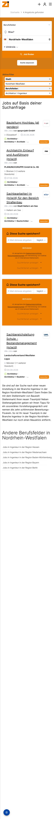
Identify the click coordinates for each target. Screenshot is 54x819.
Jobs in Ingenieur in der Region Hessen (21, 448)
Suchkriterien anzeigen (27, 263)
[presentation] (39, 4)
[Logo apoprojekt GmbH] (46, 123)
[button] (49, 46)
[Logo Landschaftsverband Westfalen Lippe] (46, 336)
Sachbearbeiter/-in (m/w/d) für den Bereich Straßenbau (22, 198)
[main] (27, 242)
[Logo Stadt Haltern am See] (46, 194)
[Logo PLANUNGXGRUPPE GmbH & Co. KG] (46, 151)
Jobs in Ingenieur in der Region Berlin (20, 468)
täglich (39, 240)
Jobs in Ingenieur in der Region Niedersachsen (25, 453)
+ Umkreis (9, 46)
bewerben (44, 142)
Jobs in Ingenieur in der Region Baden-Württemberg (27, 458)
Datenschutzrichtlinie (33, 254)
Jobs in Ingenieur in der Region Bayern (21, 463)
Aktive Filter (8, 74)
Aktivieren (27, 248)
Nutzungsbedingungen (16, 256)
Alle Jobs (8, 130)
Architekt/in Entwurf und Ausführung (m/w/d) (20, 155)
